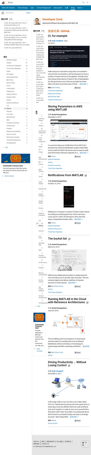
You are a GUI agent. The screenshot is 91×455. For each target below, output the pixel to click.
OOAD (17, 71)
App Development (17, 77)
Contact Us (45, 444)
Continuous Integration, (55, 91)
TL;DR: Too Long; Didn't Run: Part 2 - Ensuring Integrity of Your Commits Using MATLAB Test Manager (15, 38)
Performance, (57, 229)
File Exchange (23, 8)
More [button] (79, 8)
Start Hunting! (9, 176)
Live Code (17, 114)
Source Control (17, 134)
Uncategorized (17, 143)
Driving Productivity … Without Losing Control (67, 363)
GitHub (17, 108)
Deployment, (52, 94)
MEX (17, 120)
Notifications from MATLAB (65, 175)
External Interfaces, (54, 159)
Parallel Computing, (54, 165)
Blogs (10, 2)
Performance (17, 126)
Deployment (17, 91)
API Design (17, 74)
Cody (32, 8)
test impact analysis (17, 137)
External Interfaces (17, 103)
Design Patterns (17, 94)
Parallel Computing (17, 123)
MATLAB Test (17, 117)
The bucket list (57, 238)
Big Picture (17, 80)
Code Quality (17, 88)
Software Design (17, 60)
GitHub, (58, 94)
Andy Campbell (57, 41)
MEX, (58, 96)
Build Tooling (17, 83)
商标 (43, 441)
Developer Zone (52, 19)
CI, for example (57, 36)
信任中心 (36, 441)
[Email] (77, 87)
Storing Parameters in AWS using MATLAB (65, 108)
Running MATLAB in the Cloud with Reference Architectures (67, 300)
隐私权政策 (51, 441)
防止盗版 (60, 441)
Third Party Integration (17, 68)
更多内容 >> (84, 84)
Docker (17, 100)
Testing (17, 63)
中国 (84, 444)
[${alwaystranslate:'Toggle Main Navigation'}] (88, 2)
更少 (6, 147)
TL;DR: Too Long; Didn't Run (13, 48)
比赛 (66, 8)
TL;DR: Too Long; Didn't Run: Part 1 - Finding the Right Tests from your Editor (40, 89)
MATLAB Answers (8, 8)
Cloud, (54, 156)
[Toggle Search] (83, 2)
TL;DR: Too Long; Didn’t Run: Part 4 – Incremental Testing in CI (40, 39)
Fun (17, 106)
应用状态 (68, 441)
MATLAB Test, (52, 96)
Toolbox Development (17, 140)
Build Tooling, (56, 87)
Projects (17, 128)
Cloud (17, 86)
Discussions (58, 8)
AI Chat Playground (44, 8)
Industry (17, 111)
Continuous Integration (17, 65)
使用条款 (36, 444)
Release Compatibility (17, 131)
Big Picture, (55, 286)
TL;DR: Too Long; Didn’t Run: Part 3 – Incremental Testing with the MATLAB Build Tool (16, 30)
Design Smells (17, 97)
